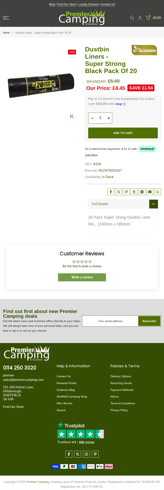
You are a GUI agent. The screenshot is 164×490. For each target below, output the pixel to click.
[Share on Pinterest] (126, 191)
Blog (52, 4)
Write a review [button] (82, 277)
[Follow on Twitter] (77, 454)
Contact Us (108, 4)
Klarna (114, 396)
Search (61, 410)
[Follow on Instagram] (86, 454)
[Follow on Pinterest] (95, 454)
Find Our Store (66, 4)
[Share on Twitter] (118, 191)
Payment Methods (121, 389)
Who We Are (64, 403)
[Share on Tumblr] (134, 191)
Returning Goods (121, 383)
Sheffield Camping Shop (72, 396)
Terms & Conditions (122, 403)
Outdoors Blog (66, 389)
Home (6, 32)
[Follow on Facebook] (68, 454)
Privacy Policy (119, 410)
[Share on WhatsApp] (157, 191)
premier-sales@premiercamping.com (23, 377)
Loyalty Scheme (88, 4)
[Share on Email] (149, 191)
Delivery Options (120, 376)
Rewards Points (66, 383)
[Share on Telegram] (142, 191)
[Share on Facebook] (110, 191)
